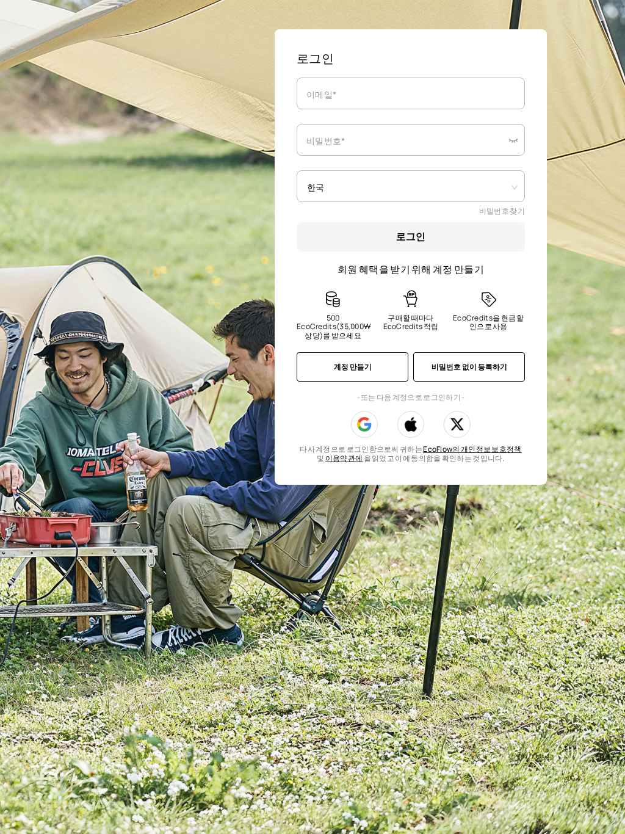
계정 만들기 (353, 366)
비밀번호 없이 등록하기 (469, 366)
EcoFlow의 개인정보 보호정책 (472, 449)
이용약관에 (344, 458)
